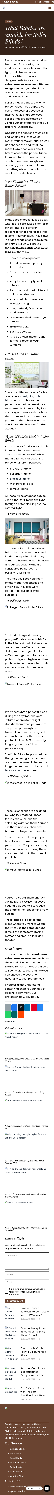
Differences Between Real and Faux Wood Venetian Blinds (26, 1127)
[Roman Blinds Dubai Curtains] (6, 7)
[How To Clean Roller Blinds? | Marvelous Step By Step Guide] (27, 1213)
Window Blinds (17, 1471)
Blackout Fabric (20, 479)
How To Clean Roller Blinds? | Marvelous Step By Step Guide (26, 1229)
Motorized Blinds (18, 1462)
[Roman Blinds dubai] (27, 1414)
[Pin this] (34, 1007)
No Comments (39, 47)
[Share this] (14, 1007)
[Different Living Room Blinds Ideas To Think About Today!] (27, 1044)
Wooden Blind (16, 1476)
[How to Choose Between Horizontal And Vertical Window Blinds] (27, 1179)
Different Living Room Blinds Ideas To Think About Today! (27, 1059)
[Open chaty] (47, 1488)
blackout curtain (15, 770)
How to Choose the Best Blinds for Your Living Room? (24, 1093)
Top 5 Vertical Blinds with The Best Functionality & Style (32, 1392)
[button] (50, 7)
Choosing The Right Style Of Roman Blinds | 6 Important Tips (24, 1161)
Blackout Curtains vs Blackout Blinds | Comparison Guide (32, 1372)
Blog (13, 1021)
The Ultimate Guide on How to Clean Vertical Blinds (33, 1352)
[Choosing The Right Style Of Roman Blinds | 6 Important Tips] (27, 1145)
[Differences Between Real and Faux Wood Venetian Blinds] (27, 1111)
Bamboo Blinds (17, 1448)
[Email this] (8, 1007)
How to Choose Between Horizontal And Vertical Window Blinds (25, 1195)
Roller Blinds (16, 1467)
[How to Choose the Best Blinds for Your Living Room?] (27, 1077)
